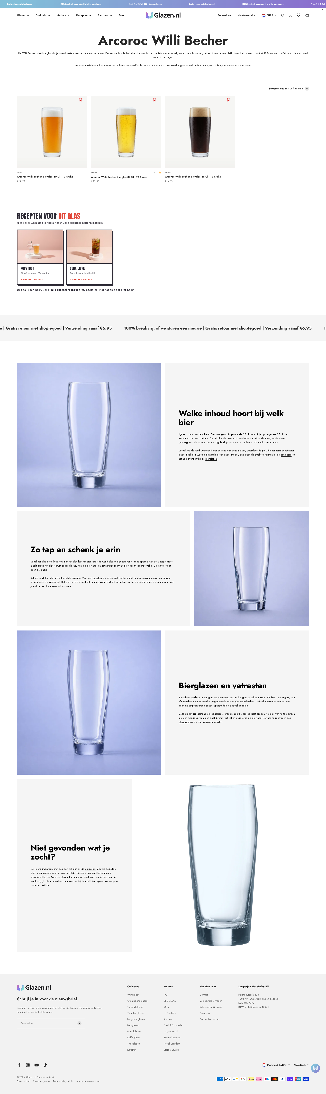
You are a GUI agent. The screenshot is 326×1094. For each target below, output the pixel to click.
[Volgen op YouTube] (36, 1065)
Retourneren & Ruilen (211, 1007)
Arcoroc (20, 172)
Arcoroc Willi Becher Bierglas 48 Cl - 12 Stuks (193, 177)
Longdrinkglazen (136, 1019)
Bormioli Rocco (172, 1037)
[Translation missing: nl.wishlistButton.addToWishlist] (80, 100)
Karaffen (131, 1050)
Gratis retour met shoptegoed (180, 4)
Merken (61, 15)
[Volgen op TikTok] (45, 1065)
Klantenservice (246, 15)
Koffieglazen (134, 1037)
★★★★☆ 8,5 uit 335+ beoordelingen (123, 4)
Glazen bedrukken (209, 1019)
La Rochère (170, 1013)
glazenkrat (184, 722)
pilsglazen (286, 455)
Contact (204, 995)
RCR (166, 995)
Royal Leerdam (172, 1044)
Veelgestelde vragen (211, 1001)
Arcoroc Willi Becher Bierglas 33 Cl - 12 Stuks (119, 177)
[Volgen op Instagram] (28, 1065)
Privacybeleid (23, 1081)
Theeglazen (133, 1044)
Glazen (21, 15)
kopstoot (97, 578)
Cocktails (41, 15)
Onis (166, 1007)
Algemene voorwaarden (87, 1081)
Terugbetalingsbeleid (63, 1081)
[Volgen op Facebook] (19, 1065)
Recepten (82, 15)
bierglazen (211, 459)
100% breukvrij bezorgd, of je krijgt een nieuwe (58, 4)
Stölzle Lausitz (171, 1050)
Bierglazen (133, 1025)
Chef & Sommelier (173, 1025)
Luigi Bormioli (171, 1031)
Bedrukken (224, 15)
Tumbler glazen (135, 1013)
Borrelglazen (134, 1031)
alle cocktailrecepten (65, 289)
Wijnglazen (133, 995)
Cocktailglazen (135, 1007)
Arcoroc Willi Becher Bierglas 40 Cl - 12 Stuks (45, 177)
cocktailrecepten (94, 881)
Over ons (205, 1013)
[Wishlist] (298, 15)
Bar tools (103, 15)
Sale (121, 15)
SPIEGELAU (170, 1001)
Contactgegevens (41, 1081)
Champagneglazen (137, 1001)
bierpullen (90, 869)
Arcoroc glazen (59, 877)
